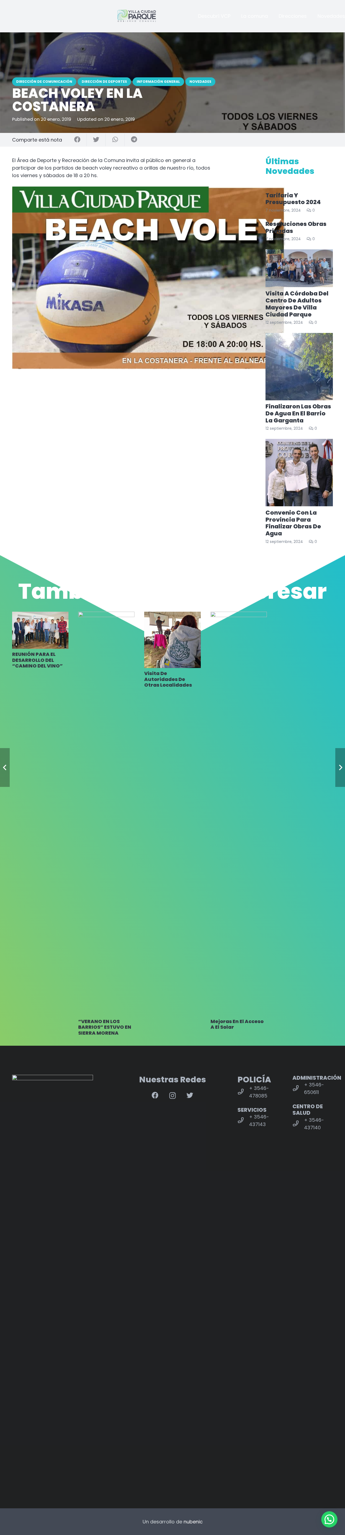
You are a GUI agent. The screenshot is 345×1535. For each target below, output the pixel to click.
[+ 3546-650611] (298, 1088)
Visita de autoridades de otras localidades (168, 679)
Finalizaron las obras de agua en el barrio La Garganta (298, 413)
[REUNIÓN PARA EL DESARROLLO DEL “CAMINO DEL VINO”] (40, 630)
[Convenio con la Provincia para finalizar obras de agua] (299, 472)
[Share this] (77, 139)
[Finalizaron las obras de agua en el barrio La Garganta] (299, 366)
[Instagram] (172, 1095)
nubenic (193, 1521)
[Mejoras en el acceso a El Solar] (239, 814)
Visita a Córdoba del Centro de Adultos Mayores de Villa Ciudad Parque (297, 304)
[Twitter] (190, 1095)
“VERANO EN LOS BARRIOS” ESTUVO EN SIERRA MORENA (104, 1027)
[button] (329, 1519)
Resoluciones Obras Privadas (295, 227)
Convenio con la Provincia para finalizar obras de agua (293, 523)
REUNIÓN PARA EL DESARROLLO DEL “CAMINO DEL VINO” (37, 660)
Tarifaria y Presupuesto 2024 (293, 198)
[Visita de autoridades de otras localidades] (172, 640)
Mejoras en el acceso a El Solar (237, 1024)
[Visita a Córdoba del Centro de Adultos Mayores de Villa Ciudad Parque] (299, 268)
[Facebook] (155, 1095)
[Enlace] (136, 16)
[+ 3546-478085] (243, 1092)
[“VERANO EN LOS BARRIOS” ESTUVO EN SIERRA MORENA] (106, 814)
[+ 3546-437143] (243, 1120)
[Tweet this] (96, 139)
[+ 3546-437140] (298, 1124)
